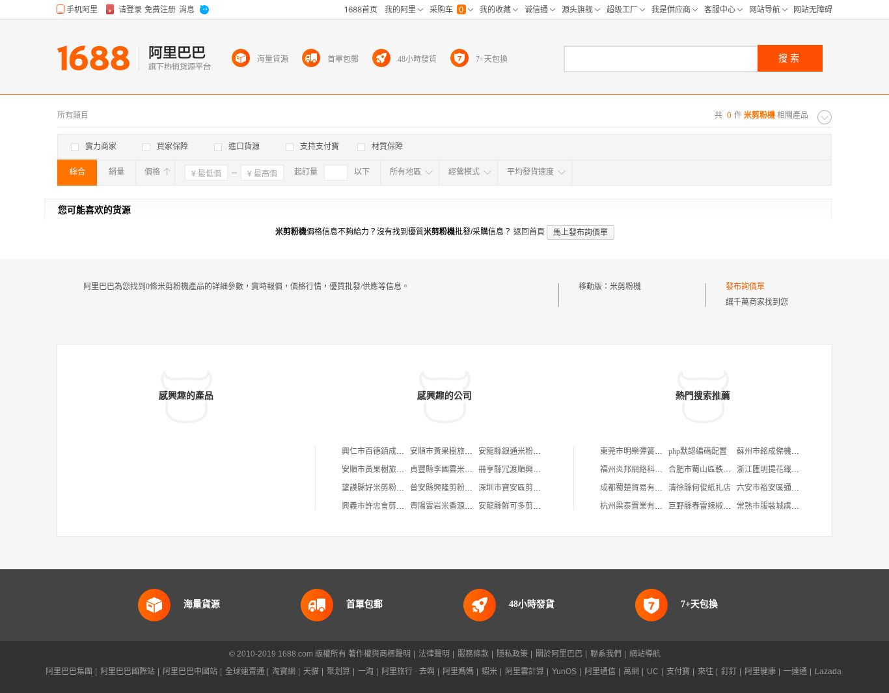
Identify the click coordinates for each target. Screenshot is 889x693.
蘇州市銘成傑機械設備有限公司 (791, 451)
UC (653, 671)
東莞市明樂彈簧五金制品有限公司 (658, 451)
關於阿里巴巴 (559, 653)
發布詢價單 (745, 286)
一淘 (366, 671)
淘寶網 (283, 671)
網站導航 (645, 653)
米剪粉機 (625, 286)
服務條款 (473, 653)
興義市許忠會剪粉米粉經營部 (392, 506)
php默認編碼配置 (697, 451)
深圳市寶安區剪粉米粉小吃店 (529, 487)
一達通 (795, 671)
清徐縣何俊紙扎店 (699, 487)
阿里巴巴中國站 (190, 671)
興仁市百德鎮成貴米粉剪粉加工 (396, 451)
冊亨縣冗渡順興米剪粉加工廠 (529, 469)
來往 (705, 671)
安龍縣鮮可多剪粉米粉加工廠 (529, 506)
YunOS (564, 671)
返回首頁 (529, 231)
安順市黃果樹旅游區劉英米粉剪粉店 (472, 451)
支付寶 (678, 671)
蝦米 (489, 671)
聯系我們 (606, 653)
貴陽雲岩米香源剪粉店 (449, 506)
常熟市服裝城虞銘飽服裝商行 (787, 506)
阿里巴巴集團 (69, 671)
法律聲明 (434, 653)
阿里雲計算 (524, 671)
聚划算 (338, 671)
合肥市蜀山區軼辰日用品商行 (719, 469)
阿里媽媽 (458, 671)
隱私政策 (512, 653)
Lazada (828, 671)
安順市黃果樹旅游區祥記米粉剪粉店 (404, 469)
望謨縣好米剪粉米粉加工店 (388, 487)
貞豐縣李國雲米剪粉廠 (449, 469)
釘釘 (729, 671)
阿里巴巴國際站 (127, 671)
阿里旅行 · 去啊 (408, 671)
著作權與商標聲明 (379, 653)
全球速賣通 (244, 671)
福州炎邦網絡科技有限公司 (647, 469)
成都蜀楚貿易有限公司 (639, 487)
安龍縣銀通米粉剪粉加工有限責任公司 (544, 451)
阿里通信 (600, 671)
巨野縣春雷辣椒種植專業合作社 (723, 506)
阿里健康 (760, 671)
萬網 (631, 671)
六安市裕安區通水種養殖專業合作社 (799, 487)
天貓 (311, 671)
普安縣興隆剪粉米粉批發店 (457, 487)
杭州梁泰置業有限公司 (639, 506)
